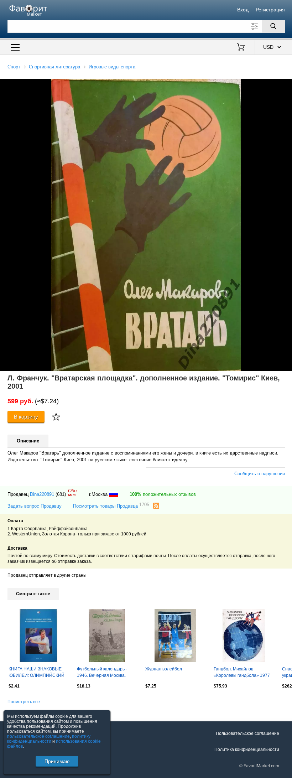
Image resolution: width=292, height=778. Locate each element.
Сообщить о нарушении (259, 473)
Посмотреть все (23, 701)
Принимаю (57, 761)
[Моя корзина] (240, 47)
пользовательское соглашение (38, 736)
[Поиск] (273, 26)
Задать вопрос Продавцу (34, 506)
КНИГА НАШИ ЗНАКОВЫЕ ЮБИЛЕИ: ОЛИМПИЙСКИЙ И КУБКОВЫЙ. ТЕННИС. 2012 (36, 673)
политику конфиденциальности (48, 739)
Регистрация (270, 9)
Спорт (13, 66)
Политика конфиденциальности (246, 749)
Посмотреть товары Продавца (111, 506)
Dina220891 (42, 494)
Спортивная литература (54, 66)
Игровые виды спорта (112, 66)
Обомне (72, 493)
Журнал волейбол (163, 669)
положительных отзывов (163, 494)
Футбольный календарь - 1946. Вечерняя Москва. (102, 672)
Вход (243, 9)
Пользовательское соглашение (247, 733)
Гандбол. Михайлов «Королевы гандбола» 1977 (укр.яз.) (242, 673)
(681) (61, 494)
